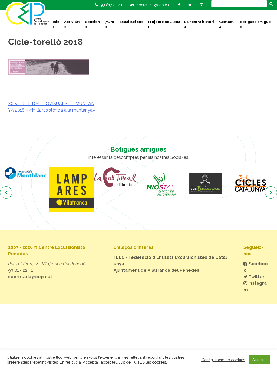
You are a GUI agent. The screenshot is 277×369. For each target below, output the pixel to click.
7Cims (109, 24)
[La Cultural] (116, 177)
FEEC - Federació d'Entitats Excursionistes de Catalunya (170, 260)
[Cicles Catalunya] (250, 183)
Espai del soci (131, 24)
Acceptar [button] (259, 360)
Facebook (255, 267)
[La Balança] (205, 183)
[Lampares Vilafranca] (71, 189)
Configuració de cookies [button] (223, 359)
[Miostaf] (160, 183)
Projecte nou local (164, 24)
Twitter (256, 276)
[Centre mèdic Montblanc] (27, 173)
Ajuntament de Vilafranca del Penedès (156, 270)
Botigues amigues (255, 24)
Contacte (226, 24)
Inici (56, 24)
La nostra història (199, 24)
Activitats (72, 24)
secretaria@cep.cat (30, 276)
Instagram (255, 286)
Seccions (92, 24)
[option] (27, 173)
